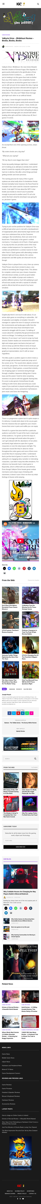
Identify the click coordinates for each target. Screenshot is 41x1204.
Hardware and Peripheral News (12, 1065)
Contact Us (32, 1193)
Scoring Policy (19, 1191)
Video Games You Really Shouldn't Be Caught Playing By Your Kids (29, 791)
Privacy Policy (22, 1193)
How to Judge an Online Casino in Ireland (15, 1115)
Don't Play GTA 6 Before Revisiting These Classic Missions (9, 607)
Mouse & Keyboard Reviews (11, 1096)
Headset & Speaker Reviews (11, 1092)
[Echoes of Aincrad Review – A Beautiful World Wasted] (11, 996)
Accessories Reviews (8, 1104)
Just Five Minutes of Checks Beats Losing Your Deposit (19, 1127)
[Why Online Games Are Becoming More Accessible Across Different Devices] (6, 921)
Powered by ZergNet (33, 580)
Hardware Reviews (8, 1100)
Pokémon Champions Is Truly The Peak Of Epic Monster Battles (29, 632)
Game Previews (7, 1088)
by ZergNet (35, 767)
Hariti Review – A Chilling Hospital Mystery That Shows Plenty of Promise (29, 1009)
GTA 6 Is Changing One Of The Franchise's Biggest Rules (30, 657)
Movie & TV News (7, 1069)
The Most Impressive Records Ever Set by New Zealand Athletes (19, 1131)
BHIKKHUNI (12, 689)
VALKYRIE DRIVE (27, 689)
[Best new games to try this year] (6, 929)
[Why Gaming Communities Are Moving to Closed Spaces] (6, 937)
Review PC (19, 689)
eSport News (6, 1061)
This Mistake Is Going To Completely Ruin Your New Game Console (10, 815)
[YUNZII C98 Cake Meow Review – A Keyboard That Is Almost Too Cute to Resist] (30, 1021)
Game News (6, 1054)
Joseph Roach (9, 46)
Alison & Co (10, 897)
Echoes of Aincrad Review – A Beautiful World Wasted (19, 1118)
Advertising (30, 1191)
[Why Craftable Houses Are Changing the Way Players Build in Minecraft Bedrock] (20, 877)
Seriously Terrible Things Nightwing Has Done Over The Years (10, 657)
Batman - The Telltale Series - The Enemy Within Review (20, 723)
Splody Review (20, 731)
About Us (10, 1191)
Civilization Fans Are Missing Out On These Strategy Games (29, 607)
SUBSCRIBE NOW (20, 847)
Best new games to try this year (20, 927)
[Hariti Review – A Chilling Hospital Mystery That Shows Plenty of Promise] (30, 996)
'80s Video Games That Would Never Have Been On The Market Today (9, 682)
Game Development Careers (11, 1073)
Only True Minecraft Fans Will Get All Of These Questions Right (30, 682)
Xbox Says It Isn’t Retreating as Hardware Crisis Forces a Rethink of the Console (20, 1123)
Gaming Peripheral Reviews (30, 1029)
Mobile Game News (8, 1058)
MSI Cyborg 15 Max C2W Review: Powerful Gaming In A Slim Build (11, 791)
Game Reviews (6, 34)
